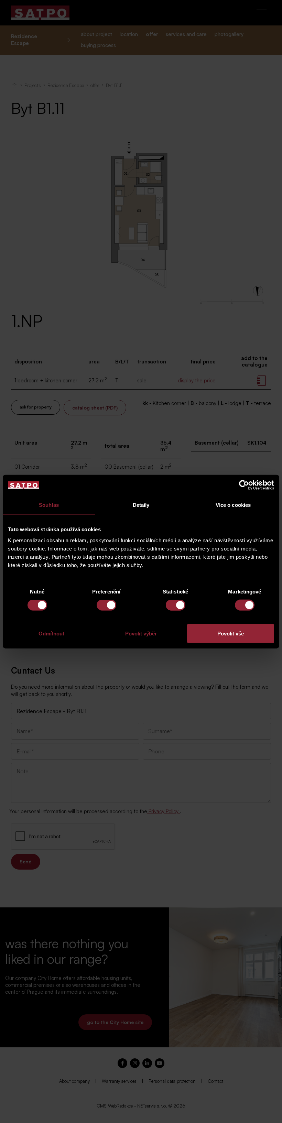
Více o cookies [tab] (233, 505)
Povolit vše (230, 633)
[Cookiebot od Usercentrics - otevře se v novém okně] (244, 485)
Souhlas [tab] (49, 505)
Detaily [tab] (141, 505)
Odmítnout (51, 633)
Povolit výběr (141, 633)
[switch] (106, 605)
